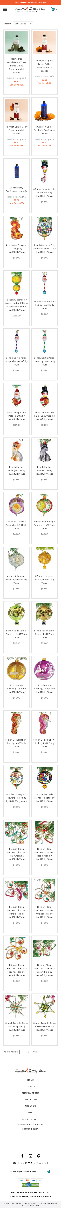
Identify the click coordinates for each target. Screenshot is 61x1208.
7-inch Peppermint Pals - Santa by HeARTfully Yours (16, 416)
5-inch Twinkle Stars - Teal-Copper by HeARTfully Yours (16, 1026)
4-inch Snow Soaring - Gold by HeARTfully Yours (16, 688)
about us (30, 1106)
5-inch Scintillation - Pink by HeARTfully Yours (44, 743)
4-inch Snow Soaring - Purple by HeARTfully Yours (44, 688)
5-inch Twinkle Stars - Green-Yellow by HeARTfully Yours (44, 1026)
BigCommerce (42, 1203)
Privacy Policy (30, 1119)
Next (35, 1051)
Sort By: (7, 23)
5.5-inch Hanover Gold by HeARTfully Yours (44, 579)
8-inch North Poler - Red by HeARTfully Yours (44, 305)
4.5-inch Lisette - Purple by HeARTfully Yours (16, 525)
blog (31, 1112)
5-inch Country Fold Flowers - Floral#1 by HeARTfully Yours (44, 248)
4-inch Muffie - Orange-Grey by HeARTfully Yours (17, 470)
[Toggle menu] (8, 9)
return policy (30, 1129)
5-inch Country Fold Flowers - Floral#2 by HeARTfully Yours (16, 798)
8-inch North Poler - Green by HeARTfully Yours (44, 361)
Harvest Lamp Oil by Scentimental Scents (16, 130)
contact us (30, 1099)
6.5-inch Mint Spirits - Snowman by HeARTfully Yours (44, 192)
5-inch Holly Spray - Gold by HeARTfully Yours (44, 634)
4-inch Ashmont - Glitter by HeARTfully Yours (16, 579)
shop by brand (30, 1093)
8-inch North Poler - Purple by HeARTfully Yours (16, 361)
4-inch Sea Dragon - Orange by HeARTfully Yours (16, 248)
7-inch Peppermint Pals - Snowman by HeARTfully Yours (44, 416)
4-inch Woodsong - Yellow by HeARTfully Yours (44, 525)
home (30, 1080)
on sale (30, 1086)
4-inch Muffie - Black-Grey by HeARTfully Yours (44, 470)
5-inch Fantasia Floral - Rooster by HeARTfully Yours (44, 798)
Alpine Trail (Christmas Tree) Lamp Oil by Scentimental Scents (16, 65)
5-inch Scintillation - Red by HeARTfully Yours (16, 743)
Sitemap (35, 1205)
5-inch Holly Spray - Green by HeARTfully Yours (16, 634)
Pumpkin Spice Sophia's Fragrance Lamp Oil (44, 130)
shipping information (30, 1124)
